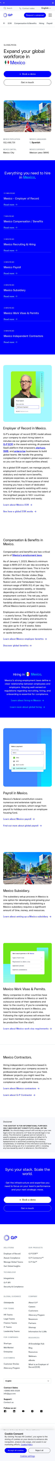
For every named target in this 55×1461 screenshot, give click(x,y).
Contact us (8, 1402)
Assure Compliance (12, 1258)
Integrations (9, 1278)
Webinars (32, 1356)
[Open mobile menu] (50, 15)
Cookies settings (27, 1456)
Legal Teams (9, 1319)
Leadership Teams (11, 1331)
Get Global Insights (12, 1266)
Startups (7, 1343)
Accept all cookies (16, 1450)
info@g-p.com (10, 1393)
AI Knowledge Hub (36, 1344)
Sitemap (32, 1327)
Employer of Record (12, 1254)
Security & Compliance (13, 1287)
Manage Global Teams (13, 1262)
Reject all (39, 1450)
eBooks (32, 1360)
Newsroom (33, 1319)
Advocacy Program (12, 1368)
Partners (32, 1323)
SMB (5, 451)
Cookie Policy (27, 1444)
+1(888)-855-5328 (12, 1391)
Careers (32, 1307)
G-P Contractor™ (36, 1258)
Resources (33, 1352)
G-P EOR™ (33, 1254)
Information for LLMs (38, 1331)
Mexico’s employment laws (27, 555)
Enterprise (8, 1352)
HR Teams (8, 1315)
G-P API (7, 1282)
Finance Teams (10, 1323)
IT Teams (8, 1327)
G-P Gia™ (33, 1262)
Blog (30, 1348)
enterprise (19, 451)
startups (40, 447)
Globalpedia (9, 1302)
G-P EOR (8, 444)
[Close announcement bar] (53, 3)
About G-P (33, 1302)
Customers (33, 1311)
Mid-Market (9, 1348)
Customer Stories (11, 1364)
